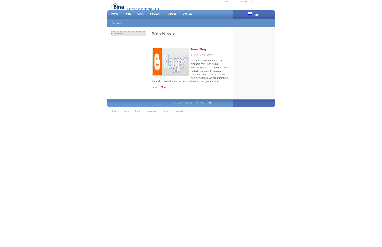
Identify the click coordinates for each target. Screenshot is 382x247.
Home (227, 1)
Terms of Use (207, 103)
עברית (255, 14)
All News (118, 34)
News (140, 13)
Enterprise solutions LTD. (143, 9)
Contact (187, 13)
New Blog (198, 49)
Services (155, 13)
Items (128, 13)
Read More (160, 87)
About (172, 13)
